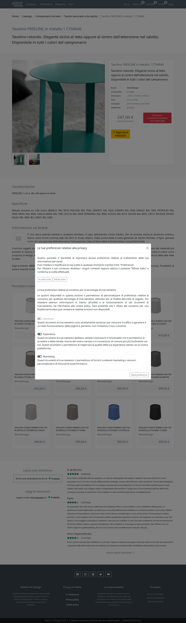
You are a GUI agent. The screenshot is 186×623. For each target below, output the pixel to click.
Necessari (48, 318)
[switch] (39, 334)
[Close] (147, 248)
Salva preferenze (139, 374)
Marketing (49, 356)
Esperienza (49, 334)
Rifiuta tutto (60, 279)
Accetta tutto (45, 279)
